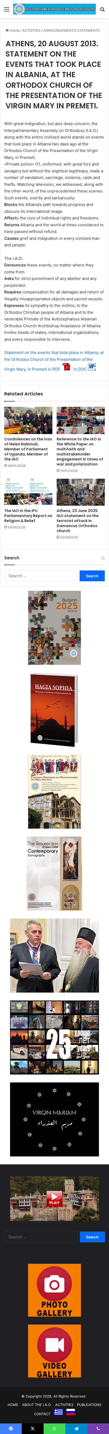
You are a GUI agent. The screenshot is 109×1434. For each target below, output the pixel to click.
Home (14, 30)
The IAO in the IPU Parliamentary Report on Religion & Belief (28, 515)
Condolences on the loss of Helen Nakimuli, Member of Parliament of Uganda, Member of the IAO (28, 449)
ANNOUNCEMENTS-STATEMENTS (71, 30)
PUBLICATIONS (89, 1405)
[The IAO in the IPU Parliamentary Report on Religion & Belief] (28, 492)
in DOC (80, 369)
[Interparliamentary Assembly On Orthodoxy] (54, 9)
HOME (13, 1405)
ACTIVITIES (31, 30)
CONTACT (42, 1414)
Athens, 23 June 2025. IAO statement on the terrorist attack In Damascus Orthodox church (78, 520)
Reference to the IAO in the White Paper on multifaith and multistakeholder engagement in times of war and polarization (80, 451)
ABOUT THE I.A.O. (37, 1405)
